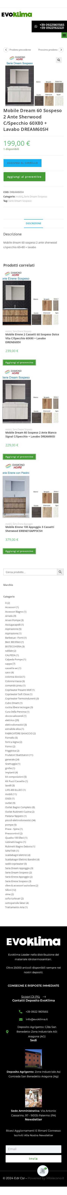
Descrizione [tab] (33, 223)
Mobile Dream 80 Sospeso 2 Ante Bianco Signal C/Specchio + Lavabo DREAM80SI (31, 434)
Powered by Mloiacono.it (46, 1178)
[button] (64, 35)
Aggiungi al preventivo (24, 176)
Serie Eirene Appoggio (23, 523)
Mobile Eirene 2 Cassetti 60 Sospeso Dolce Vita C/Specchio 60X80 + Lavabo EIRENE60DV (32, 338)
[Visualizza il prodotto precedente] (6, 49)
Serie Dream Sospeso (35, 196)
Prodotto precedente (20, 49)
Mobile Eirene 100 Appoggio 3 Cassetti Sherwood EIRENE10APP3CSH (29, 529)
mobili (19, 196)
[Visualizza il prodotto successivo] (61, 49)
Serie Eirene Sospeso (22, 331)
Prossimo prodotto (48, 49)
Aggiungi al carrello (22, 163)
